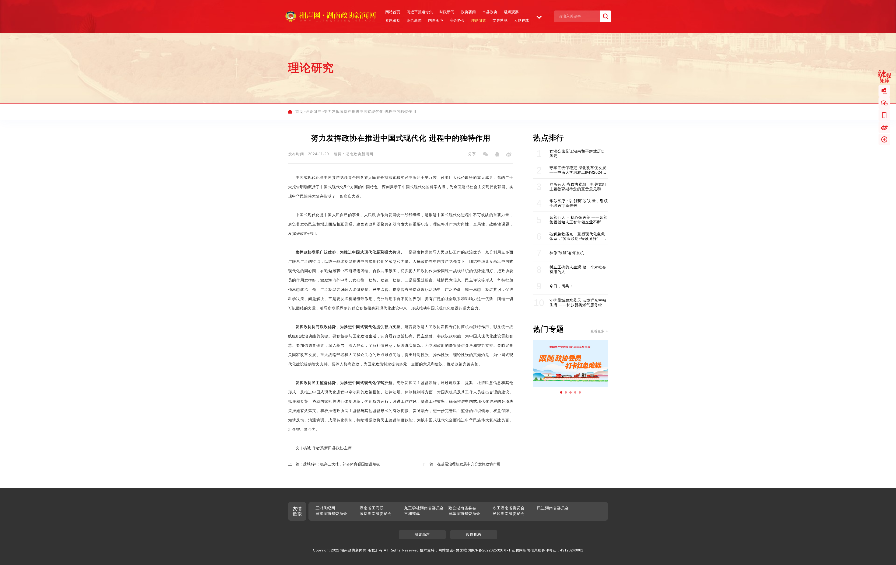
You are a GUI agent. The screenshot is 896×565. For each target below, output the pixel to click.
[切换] (539, 16)
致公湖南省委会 (462, 508)
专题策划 (392, 20)
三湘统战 (412, 514)
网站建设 (445, 550)
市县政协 (489, 12)
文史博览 (500, 20)
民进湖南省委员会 (553, 508)
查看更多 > (599, 331)
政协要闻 (468, 12)
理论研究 (478, 20)
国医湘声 (435, 20)
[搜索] (605, 16)
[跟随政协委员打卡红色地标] (570, 363)
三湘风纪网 (325, 508)
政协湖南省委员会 (376, 514)
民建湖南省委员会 (331, 514)
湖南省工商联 (372, 508)
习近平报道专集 (420, 12)
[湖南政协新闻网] (330, 16)
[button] (561, 392)
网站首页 (392, 12)
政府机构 (473, 535)
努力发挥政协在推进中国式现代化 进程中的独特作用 (370, 112)
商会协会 (457, 20)
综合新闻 (414, 20)
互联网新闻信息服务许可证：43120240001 (547, 550)
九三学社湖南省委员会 (424, 508)
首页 (299, 112)
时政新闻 (446, 12)
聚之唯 (461, 550)
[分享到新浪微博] (508, 154)
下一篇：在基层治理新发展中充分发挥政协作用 (461, 464)
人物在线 (521, 20)
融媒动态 (422, 535)
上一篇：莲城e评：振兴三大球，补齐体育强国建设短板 (334, 464)
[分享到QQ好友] (497, 154)
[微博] (884, 127)
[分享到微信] (485, 154)
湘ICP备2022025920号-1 (489, 550)
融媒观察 (511, 12)
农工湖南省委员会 (509, 508)
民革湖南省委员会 (464, 514)
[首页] (290, 112)
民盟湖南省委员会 (509, 514)
